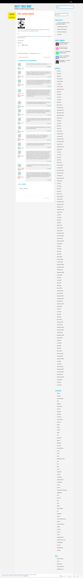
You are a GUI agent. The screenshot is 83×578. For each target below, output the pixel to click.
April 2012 (59, 159)
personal (59, 497)
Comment (47, 198)
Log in (58, 561)
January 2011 (60, 199)
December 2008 (60, 264)
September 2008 (60, 272)
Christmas (59, 411)
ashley (19, 146)
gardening (59, 437)
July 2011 (59, 183)
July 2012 (59, 152)
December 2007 (60, 295)
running (58, 531)
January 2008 (60, 293)
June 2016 (59, 84)
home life (59, 445)
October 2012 (60, 144)
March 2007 (59, 319)
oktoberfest (59, 492)
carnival (58, 408)
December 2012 (60, 138)
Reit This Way (23, 6)
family (58, 432)
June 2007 (59, 311)
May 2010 (59, 220)
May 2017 (59, 76)
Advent (58, 393)
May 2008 (59, 282)
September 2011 (60, 178)
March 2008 (59, 288)
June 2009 (59, 248)
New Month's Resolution (62, 490)
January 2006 (60, 356)
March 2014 (59, 104)
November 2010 (60, 204)
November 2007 (60, 298)
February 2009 (60, 259)
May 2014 (59, 102)
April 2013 (59, 128)
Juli (18, 75)
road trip (58, 529)
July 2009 (59, 246)
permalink (39, 53)
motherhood (59, 482)
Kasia (19, 113)
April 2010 (59, 222)
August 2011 (59, 180)
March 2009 (59, 256)
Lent (29, 53)
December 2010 (60, 201)
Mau (18, 67)
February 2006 (60, 353)
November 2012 (60, 141)
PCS (58, 495)
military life (59, 471)
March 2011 (59, 193)
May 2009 (59, 251)
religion (58, 526)
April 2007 (59, 316)
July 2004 (59, 382)
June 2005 (59, 363)
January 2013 (60, 136)
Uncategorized (60, 547)
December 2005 (60, 358)
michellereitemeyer (12, 17)
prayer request (60, 508)
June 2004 (59, 384)
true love (59, 545)
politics (58, 505)
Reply (49, 66)
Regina (19, 105)
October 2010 (60, 206)
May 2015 (59, 91)
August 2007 (59, 306)
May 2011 (59, 188)
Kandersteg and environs (62, 26)
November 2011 (60, 172)
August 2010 (59, 212)
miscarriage (59, 477)
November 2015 (60, 89)
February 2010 (60, 227)
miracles (58, 474)
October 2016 (60, 81)
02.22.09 (12, 14)
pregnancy (59, 513)
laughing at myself (60, 458)
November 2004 (60, 371)
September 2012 (60, 146)
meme (58, 469)
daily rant (59, 422)
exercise (58, 429)
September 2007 (60, 303)
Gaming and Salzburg (61, 31)
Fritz (58, 435)
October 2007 (60, 301)
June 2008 (59, 280)
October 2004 (60, 374)
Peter (58, 503)
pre (57, 511)
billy (58, 401)
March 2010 (59, 225)
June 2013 (59, 123)
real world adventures (61, 518)
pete (58, 500)
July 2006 (59, 340)
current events (60, 419)
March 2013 (59, 131)
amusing (58, 395)
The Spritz (59, 34)
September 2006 (60, 335)
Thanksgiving (59, 542)
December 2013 (60, 110)
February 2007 (60, 322)
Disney (58, 424)
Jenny (58, 453)
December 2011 (60, 170)
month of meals (60, 479)
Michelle (19, 138)
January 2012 (60, 167)
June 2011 (59, 186)
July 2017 (59, 70)
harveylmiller (62, 60)
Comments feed (60, 566)
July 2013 (59, 120)
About (71, 1)
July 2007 (59, 309)
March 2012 (59, 162)
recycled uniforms (60, 524)
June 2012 (59, 154)
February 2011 (60, 196)
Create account (60, 558)
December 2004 (60, 369)
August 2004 (59, 379)
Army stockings (60, 398)
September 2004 (60, 377)
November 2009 (60, 235)
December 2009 (60, 233)
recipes (58, 521)
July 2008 (59, 277)
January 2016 (60, 86)
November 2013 (60, 112)
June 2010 (59, 217)
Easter (58, 427)
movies (58, 484)
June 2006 (59, 343)
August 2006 (59, 337)
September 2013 (60, 115)
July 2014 (59, 97)
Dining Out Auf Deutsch (62, 29)
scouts (58, 534)
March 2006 (59, 350)
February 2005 (60, 366)
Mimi (18, 130)
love (58, 463)
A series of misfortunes (23, 57)
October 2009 (60, 238)
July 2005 (59, 361)
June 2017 (59, 73)
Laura (19, 121)
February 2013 (60, 133)
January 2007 (60, 324)
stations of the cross (61, 539)
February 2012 (60, 165)
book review (59, 406)
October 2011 (60, 175)
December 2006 (60, 327)
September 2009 (60, 240)
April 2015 (59, 94)
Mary (58, 466)
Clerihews (59, 414)
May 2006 (59, 345)
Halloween (59, 443)
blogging (58, 403)
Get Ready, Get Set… (47, 57)
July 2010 (59, 214)
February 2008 (60, 290)
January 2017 (60, 78)
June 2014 (59, 99)
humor (58, 450)
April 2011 (59, 191)
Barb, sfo (19, 83)
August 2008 (59, 274)
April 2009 (59, 254)
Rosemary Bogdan (21, 168)
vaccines (59, 550)
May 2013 (59, 125)
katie (58, 456)
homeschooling (60, 448)
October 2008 (60, 269)
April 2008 (59, 285)
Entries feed (59, 563)
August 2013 (59, 118)
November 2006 (60, 329)
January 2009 (60, 261)
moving (58, 487)
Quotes (58, 516)
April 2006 (59, 348)
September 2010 (60, 209)
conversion (59, 416)
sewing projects (60, 537)
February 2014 (60, 107)
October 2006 (60, 332)
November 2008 (60, 267)
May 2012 (59, 157)
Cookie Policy (25, 575)
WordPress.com (60, 569)
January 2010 (60, 230)
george (58, 440)
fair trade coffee (36, 36)
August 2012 (59, 149)
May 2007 (59, 314)
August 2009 (59, 243)
